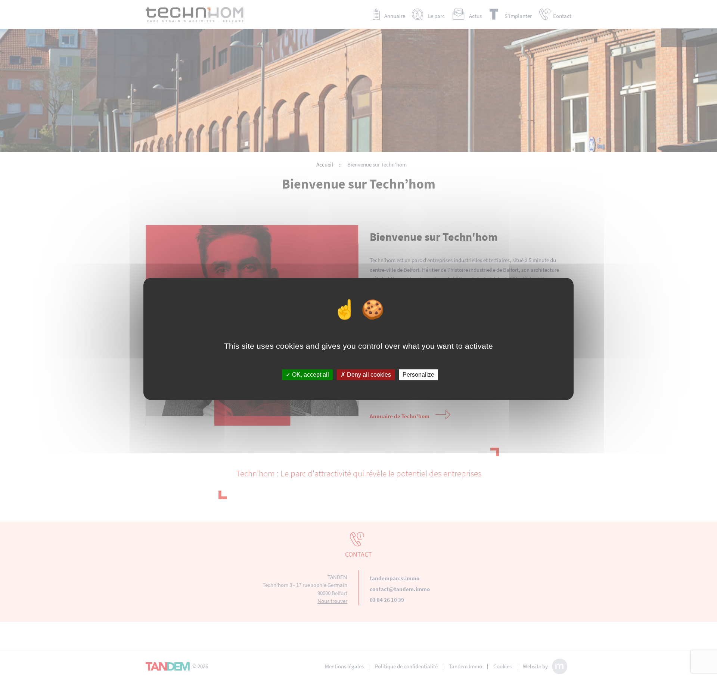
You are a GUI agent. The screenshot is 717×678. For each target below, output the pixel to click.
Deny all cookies (368, 375)
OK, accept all (310, 375)
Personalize (418, 375)
